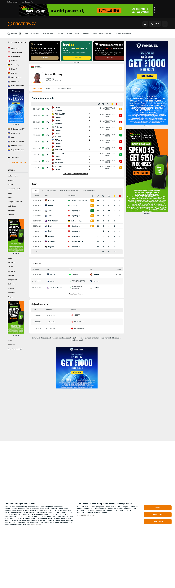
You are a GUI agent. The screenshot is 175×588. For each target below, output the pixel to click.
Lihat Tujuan (158, 521)
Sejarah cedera (65, 89)
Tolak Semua (158, 515)
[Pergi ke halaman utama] (27, 24)
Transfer (50, 89)
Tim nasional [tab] (89, 191)
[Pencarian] (145, 24)
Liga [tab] (35, 191)
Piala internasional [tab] (69, 191)
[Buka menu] (165, 24)
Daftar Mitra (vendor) (86, 515)
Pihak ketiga (36, 524)
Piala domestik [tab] (49, 191)
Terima (157, 508)
